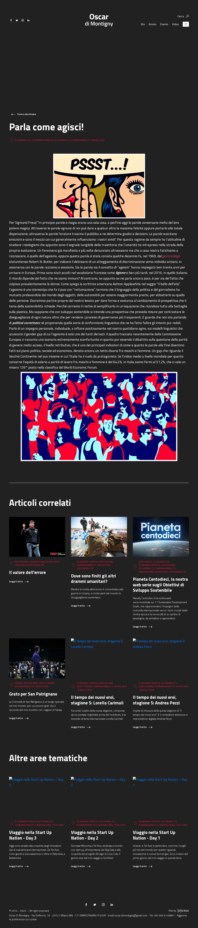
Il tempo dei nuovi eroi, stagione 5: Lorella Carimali (97, 700)
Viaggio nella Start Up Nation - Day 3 (30, 835)
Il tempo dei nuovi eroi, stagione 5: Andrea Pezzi (156, 700)
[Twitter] (17, 20)
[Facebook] (11, 20)
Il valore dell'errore (27, 572)
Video (175, 24)
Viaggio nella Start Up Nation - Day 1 (154, 835)
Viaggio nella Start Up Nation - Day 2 (92, 835)
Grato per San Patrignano (33, 693)
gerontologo (171, 256)
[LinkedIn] (28, 20)
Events (164, 24)
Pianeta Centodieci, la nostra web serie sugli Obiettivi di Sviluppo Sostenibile (160, 585)
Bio (143, 24)
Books (152, 24)
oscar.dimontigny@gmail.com (130, 915)
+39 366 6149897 (164, 915)
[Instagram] (23, 20)
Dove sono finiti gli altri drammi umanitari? (93, 578)
